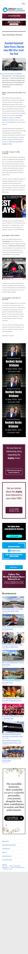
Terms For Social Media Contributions (18, 867)
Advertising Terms (5, 867)
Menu (23, 3)
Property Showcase (6, 856)
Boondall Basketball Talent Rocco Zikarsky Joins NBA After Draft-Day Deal (14, 48)
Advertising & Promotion (7, 869)
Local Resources (6, 849)
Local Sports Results (7, 860)
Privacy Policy (4, 866)
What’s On (4, 852)
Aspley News (4, 864)
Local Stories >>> (14, 567)
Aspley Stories (5, 841)
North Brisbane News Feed (9, 593)
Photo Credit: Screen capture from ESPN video (11, 74)
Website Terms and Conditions (14, 866)
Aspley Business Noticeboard (9, 845)
